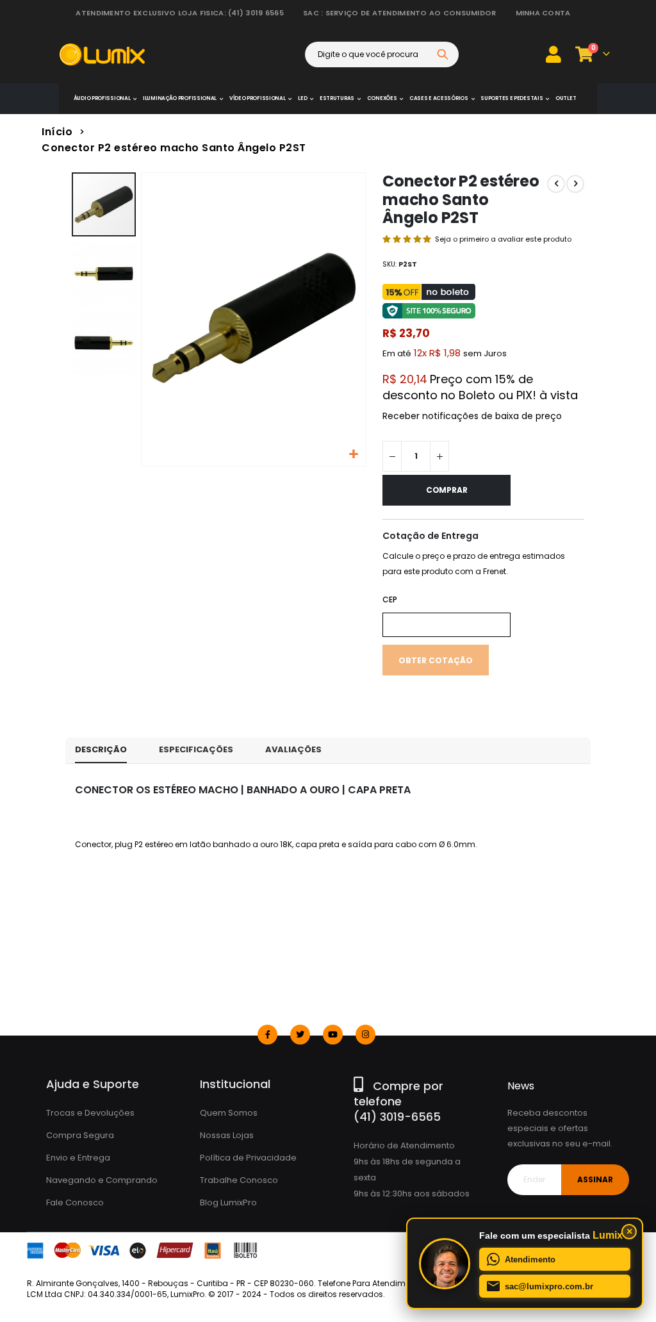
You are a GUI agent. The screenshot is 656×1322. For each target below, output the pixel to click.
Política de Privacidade (248, 1158)
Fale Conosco (75, 1202)
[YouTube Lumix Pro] (333, 1035)
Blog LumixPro (228, 1202)
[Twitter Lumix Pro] (300, 1035)
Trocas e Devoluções (90, 1113)
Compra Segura (80, 1135)
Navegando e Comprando (102, 1180)
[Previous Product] (556, 184)
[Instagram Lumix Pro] (365, 1035)
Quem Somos (229, 1113)
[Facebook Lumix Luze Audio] (267, 1035)
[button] (354, 454)
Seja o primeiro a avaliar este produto (503, 239)
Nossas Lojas (227, 1135)
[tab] (101, 750)
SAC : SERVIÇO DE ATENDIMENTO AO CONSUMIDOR (399, 13)
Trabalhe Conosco (239, 1180)
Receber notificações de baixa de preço (472, 415)
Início (57, 131)
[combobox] (382, 54)
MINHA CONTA (543, 13)
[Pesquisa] (442, 54)
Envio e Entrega (78, 1158)
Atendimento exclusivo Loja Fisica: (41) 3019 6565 (179, 13)
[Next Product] (575, 184)
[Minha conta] (553, 54)
